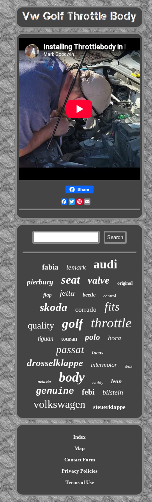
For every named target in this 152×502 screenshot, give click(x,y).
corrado (86, 309)
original (125, 283)
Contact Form (79, 460)
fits (112, 306)
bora (114, 338)
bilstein (113, 392)
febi (88, 392)
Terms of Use (79, 482)
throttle (111, 322)
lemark (76, 267)
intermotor (104, 364)
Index (79, 437)
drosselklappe (55, 362)
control (109, 295)
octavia (44, 381)
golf (72, 323)
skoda (53, 307)
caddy (97, 382)
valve (99, 280)
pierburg (40, 282)
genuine (55, 391)
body (72, 377)
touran (69, 339)
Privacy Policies (79, 471)
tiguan (45, 338)
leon (116, 381)
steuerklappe (109, 407)
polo (92, 337)
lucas (97, 353)
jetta (67, 293)
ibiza (128, 366)
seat (70, 279)
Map (79, 448)
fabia (50, 267)
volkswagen (59, 404)
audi (105, 264)
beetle (89, 295)
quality (41, 325)
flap (47, 295)
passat (70, 350)
